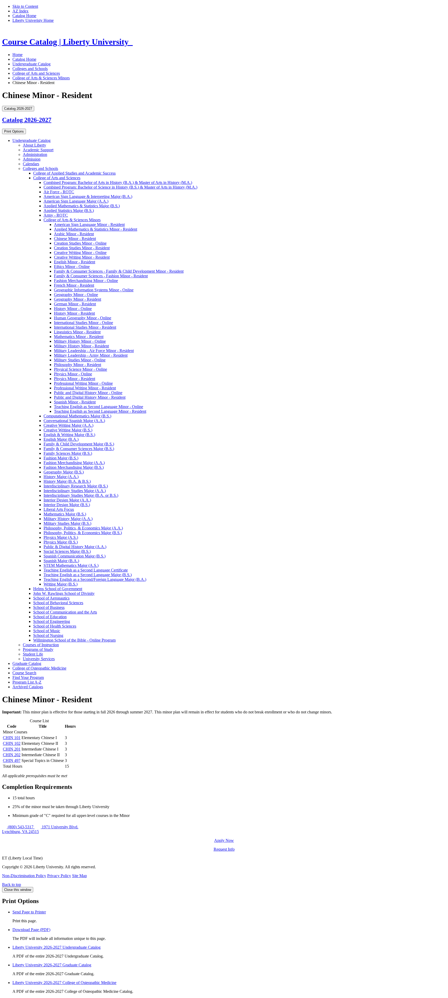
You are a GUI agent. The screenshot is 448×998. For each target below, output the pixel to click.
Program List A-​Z (26, 682)
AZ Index (20, 11)
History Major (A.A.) (61, 476)
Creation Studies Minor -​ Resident (82, 248)
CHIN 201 (11, 749)
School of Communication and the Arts (65, 612)
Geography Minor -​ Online (76, 294)
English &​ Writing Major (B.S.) (69, 434)
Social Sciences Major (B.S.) (67, 551)
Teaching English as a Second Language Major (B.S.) (88, 575)
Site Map (79, 875)
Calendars (31, 164)
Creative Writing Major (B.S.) (68, 430)
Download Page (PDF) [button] (31, 929)
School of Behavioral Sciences (58, 603)
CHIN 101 (11, 737)
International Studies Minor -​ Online (83, 322)
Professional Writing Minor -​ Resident (85, 388)
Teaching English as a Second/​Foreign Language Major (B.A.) (95, 579)
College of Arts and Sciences (36, 73)
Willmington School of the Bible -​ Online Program (74, 640)
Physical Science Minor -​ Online (80, 369)
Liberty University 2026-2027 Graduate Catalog (51, 965)
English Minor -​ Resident (74, 262)
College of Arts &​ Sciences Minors (72, 220)
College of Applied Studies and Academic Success (74, 173)
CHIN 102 (11, 743)
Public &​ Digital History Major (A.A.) (75, 547)
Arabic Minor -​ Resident (74, 234)
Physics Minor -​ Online (73, 374)
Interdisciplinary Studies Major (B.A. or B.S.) (81, 495)
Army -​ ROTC (56, 215)
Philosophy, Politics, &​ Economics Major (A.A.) (83, 528)
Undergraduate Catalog (31, 64)
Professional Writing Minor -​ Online (83, 383)
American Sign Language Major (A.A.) (76, 201)
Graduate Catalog (26, 663)
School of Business (49, 607)
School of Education (50, 617)
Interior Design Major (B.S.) (67, 505)
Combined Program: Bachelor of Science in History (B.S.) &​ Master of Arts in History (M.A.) (120, 187)
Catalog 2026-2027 (26, 119)
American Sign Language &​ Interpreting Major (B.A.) (88, 196)
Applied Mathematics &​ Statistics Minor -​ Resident (95, 229)
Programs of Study (38, 649)
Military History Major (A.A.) (68, 519)
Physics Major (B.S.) (61, 542)
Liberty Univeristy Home (33, 20)
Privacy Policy (59, 875)
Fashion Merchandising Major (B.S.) (74, 467)
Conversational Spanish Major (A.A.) (74, 420)
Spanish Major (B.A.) (61, 561)
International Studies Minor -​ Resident (85, 327)
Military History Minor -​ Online (80, 341)
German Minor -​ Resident (75, 304)
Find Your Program (28, 677)
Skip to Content (25, 6)
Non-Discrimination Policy (24, 875)
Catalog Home (24, 15)
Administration (35, 154)
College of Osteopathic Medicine (39, 668)
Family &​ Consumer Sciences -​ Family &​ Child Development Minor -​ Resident (119, 271)
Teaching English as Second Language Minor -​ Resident (100, 411)
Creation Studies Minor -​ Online (80, 243)
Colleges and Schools (30, 68)
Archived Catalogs (27, 687)
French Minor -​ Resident (74, 285)
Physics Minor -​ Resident (74, 378)
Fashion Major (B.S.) (61, 458)
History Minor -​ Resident (74, 313)
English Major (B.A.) (61, 439)
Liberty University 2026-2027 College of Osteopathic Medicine (64, 982)
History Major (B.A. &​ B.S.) (67, 481)
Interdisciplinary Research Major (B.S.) (76, 486)
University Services (39, 659)
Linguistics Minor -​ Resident (77, 332)
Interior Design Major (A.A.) (67, 500)
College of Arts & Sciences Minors (41, 78)
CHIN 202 (11, 755)
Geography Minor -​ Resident (77, 299)
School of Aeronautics (51, 598)
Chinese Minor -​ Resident (75, 238)
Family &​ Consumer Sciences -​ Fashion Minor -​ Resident (101, 276)
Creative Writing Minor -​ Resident (82, 257)
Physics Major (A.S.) (61, 537)
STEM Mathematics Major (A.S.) (71, 565)
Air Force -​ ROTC (59, 192)
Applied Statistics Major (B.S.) (69, 210)
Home (17, 54)
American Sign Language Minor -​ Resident (89, 224)
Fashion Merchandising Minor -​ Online (86, 280)
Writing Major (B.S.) (61, 584)
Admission (31, 159)
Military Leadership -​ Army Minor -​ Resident (91, 355)
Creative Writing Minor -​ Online (80, 252)
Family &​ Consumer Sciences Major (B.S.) (79, 448)
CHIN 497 (11, 760)
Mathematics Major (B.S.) (65, 514)
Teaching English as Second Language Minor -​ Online (98, 406)
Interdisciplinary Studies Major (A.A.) (75, 490)
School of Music (46, 631)
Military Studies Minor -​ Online (80, 360)
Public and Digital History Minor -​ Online (88, 392)
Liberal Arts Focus (59, 509)
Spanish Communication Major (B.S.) (75, 556)
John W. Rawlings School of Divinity (64, 593)
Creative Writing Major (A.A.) (68, 425)
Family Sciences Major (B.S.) (68, 453)
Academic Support (38, 150)
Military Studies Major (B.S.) (67, 523)
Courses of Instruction (41, 645)
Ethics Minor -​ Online (72, 266)
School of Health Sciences (54, 626)
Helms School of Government (57, 589)
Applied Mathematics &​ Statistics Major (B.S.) (82, 206)
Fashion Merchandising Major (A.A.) (74, 462)
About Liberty (34, 145)
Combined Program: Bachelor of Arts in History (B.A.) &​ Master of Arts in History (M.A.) (118, 182)
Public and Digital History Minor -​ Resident (89, 397)
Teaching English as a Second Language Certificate (86, 570)
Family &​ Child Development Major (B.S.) (79, 444)
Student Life (33, 654)
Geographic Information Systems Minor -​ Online (94, 290)
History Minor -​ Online (73, 308)
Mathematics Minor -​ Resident (78, 336)
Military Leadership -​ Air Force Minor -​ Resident (94, 350)
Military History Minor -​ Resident (81, 346)
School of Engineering (51, 621)
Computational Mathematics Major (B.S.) (77, 416)
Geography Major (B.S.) (64, 472)
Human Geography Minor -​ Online (82, 318)
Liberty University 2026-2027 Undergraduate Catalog (56, 947)
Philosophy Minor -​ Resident (77, 364)
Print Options (14, 131)
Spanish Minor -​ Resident (75, 402)
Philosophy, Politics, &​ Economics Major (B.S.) (83, 533)
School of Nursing (48, 635)
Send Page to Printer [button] (29, 912)
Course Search (24, 673)
